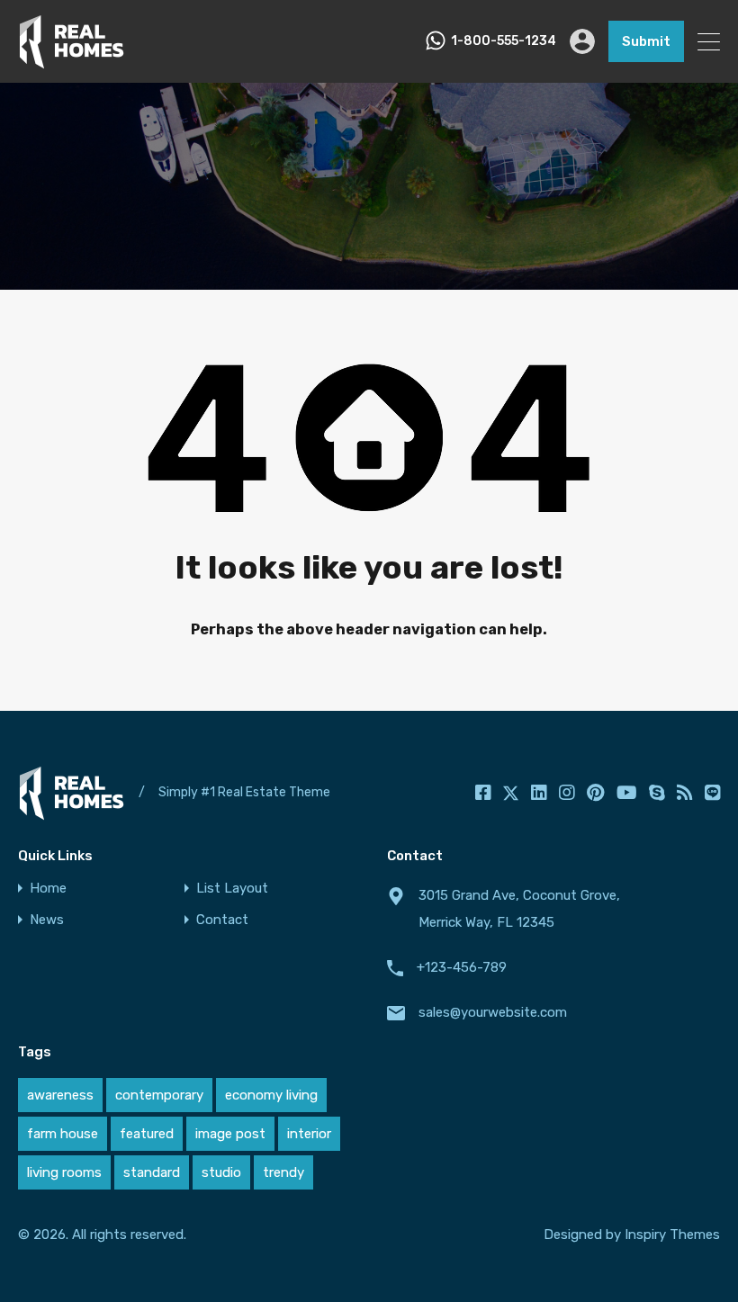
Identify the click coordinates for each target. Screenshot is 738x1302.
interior (309, 1134)
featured (147, 1134)
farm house (62, 1134)
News (47, 920)
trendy (283, 1172)
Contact (222, 920)
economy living (271, 1095)
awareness (60, 1095)
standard (151, 1172)
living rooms (64, 1172)
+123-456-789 (462, 967)
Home (48, 888)
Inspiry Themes (672, 1234)
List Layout (232, 888)
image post (230, 1134)
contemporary (159, 1095)
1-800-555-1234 (503, 41)
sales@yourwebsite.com (492, 1012)
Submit (646, 41)
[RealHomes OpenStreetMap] (71, 61)
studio (221, 1172)
